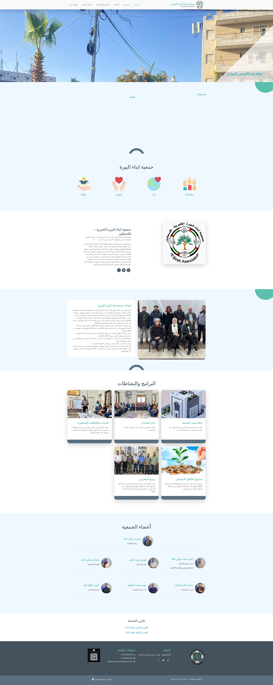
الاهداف (116, 5)
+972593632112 (127, 655)
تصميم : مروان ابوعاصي (102, 679)
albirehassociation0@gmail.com (120, 661)
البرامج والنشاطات (103, 5)
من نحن (126, 5)
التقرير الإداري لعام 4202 (136, 628)
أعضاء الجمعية (87, 5)
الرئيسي (136, 5)
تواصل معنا (73, 5)
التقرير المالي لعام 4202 (136, 632)
